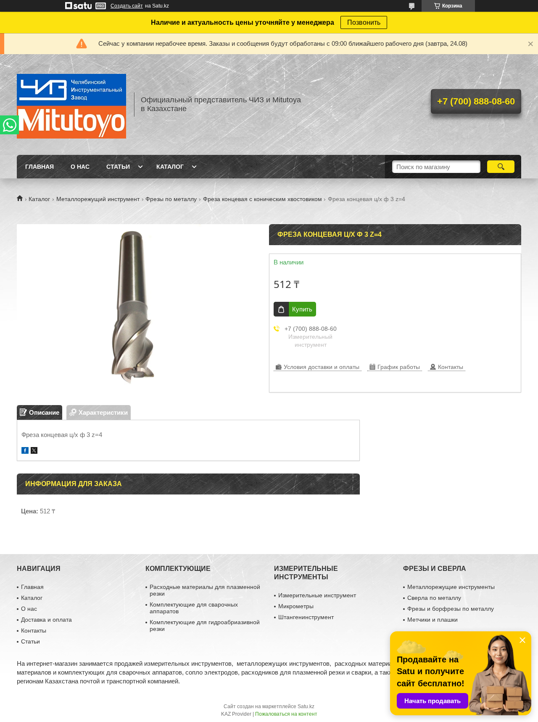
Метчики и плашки (432, 619)
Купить (302, 309)
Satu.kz (306, 706)
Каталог (170, 166)
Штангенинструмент (306, 617)
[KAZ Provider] (71, 104)
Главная (39, 166)
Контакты (33, 630)
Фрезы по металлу (171, 199)
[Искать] (500, 166)
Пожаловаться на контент (286, 714)
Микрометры (296, 606)
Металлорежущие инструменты (451, 586)
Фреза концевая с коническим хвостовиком (262, 199)
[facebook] (25, 451)
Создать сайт (127, 6)
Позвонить (363, 22)
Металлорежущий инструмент (98, 199)
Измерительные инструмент (317, 595)
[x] (34, 451)
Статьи (118, 166)
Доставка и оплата (46, 619)
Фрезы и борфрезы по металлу (450, 608)
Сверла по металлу (434, 597)
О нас (80, 166)
